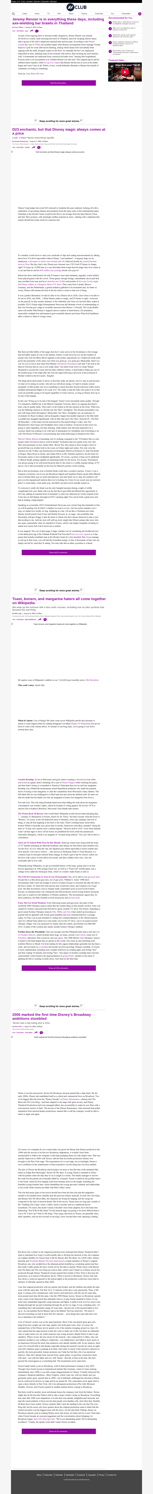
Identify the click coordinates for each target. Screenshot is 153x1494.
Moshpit (53, 1)
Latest (24, 14)
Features (20, 31)
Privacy (102, 1475)
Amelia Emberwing (21, 141)
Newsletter (126, 14)
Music (71, 14)
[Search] (13, 13)
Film (59, 14)
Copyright (92, 1475)
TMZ (37, 44)
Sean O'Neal (19, 27)
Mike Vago (18, 613)
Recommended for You (120, 18)
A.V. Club (21, 1)
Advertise (59, 1475)
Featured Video (116, 60)
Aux (112, 14)
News (37, 14)
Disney (27, 147)
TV (48, 14)
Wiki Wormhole (30, 619)
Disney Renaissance (71, 1099)
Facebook (81, 1475)
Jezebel (29, 1)
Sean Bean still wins (35, 73)
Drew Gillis (18, 1026)
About (39, 1475)
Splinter (37, 1)
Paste (13, 1)
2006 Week (28, 1032)
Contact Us (111, 1475)
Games (84, 14)
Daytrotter (45, 1)
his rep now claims (52, 62)
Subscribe (99, 14)
